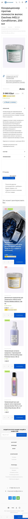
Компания (14, 454)
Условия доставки (14, 474)
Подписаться (21, 434)
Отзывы (14, 457)
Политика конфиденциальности (14, 476)
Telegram (14, 498)
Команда (14, 459)
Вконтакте (10, 498)
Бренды (14, 445)
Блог (14, 448)
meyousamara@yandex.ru (15, 491)
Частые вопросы (14, 468)
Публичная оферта (14, 479)
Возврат (14, 470)
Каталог (14, 442)
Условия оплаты (14, 472)
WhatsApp (18, 498)
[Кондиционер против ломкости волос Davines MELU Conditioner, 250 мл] (14, 53)
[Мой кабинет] (22, 2)
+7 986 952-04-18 (14, 488)
